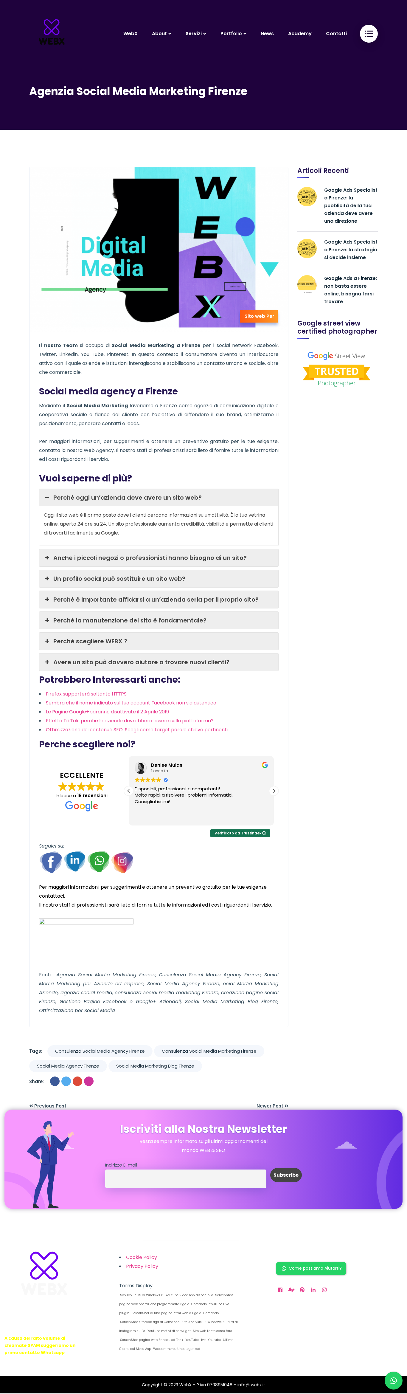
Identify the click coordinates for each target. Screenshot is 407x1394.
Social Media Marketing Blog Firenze (155, 1066)
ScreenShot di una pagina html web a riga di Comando (175, 1313)
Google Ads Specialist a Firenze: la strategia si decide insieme (351, 249)
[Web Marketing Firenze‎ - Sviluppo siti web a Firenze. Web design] (51, 33)
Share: (36, 1081)
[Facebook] (55, 1081)
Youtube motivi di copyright (168, 1331)
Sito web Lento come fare (212, 1331)
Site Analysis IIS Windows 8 (203, 1322)
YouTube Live (195, 1340)
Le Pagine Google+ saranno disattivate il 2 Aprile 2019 (107, 711)
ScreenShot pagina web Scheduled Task (151, 1340)
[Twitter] (66, 1081)
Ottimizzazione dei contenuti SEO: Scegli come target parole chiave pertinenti (137, 729)
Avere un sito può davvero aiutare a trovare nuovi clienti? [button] (141, 662)
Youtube (214, 1340)
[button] (273, 790)
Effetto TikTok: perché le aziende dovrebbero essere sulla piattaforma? (130, 720)
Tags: (35, 1051)
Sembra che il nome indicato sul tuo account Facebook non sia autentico (131, 702)
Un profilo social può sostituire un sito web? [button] (119, 578)
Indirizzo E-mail (121, 1165)
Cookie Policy (141, 1257)
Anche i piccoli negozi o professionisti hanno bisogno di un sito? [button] (150, 558)
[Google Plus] (77, 1081)
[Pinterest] (89, 1081)
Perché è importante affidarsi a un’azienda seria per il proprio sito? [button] (156, 599)
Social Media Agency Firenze (68, 1066)
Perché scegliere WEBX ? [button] (90, 641)
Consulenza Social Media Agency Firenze (100, 1051)
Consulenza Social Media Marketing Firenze (209, 1051)
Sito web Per (259, 316)
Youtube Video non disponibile (188, 1295)
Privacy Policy (142, 1266)
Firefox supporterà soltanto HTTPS (86, 693)
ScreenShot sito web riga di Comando (149, 1322)
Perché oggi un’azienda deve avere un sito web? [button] (127, 497)
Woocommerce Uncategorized (176, 1349)
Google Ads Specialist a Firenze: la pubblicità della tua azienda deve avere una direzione (351, 205)
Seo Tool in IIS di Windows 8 (141, 1295)
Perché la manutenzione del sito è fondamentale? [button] (129, 620)
